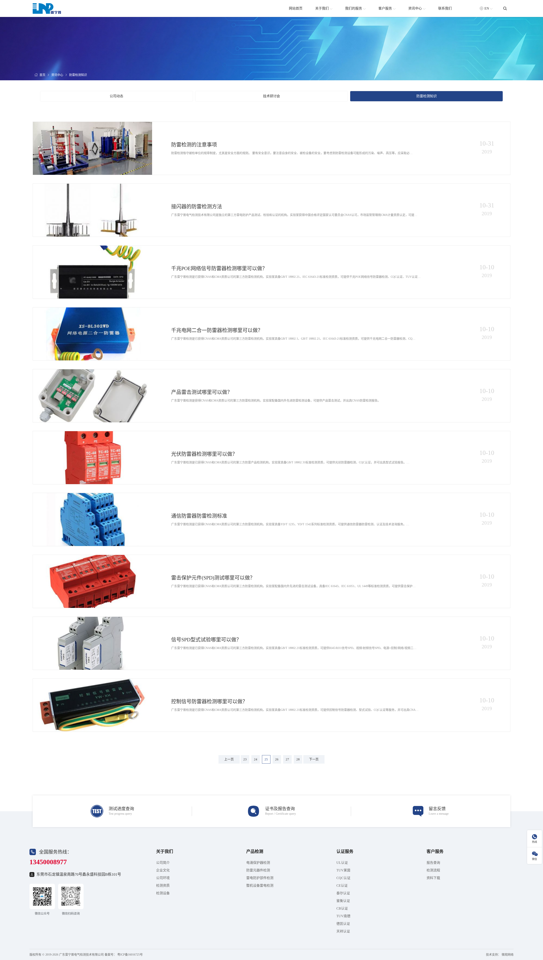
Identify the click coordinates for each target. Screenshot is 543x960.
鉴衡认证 (343, 901)
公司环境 (163, 878)
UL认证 (342, 862)
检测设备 (163, 893)
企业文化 (163, 870)
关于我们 (164, 851)
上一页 (229, 759)
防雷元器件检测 (258, 870)
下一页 (314, 759)
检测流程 (433, 870)
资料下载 (433, 878)
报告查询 (433, 862)
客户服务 (435, 851)
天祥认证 (343, 931)
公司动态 (116, 96)
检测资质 (163, 885)
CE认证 (342, 885)
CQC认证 (343, 878)
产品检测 (254, 851)
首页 (42, 74)
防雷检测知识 (78, 74)
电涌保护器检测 (258, 862)
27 (287, 759)
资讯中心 (57, 74)
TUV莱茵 (343, 870)
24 (255, 759)
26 (276, 759)
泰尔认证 (343, 893)
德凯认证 (343, 923)
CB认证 (342, 908)
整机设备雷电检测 (259, 885)
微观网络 (508, 954)
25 (266, 759)
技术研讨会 (271, 96)
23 (245, 759)
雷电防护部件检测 (259, 878)
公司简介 (163, 862)
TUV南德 (343, 916)
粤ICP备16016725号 (130, 954)
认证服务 (344, 851)
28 (298, 759)
